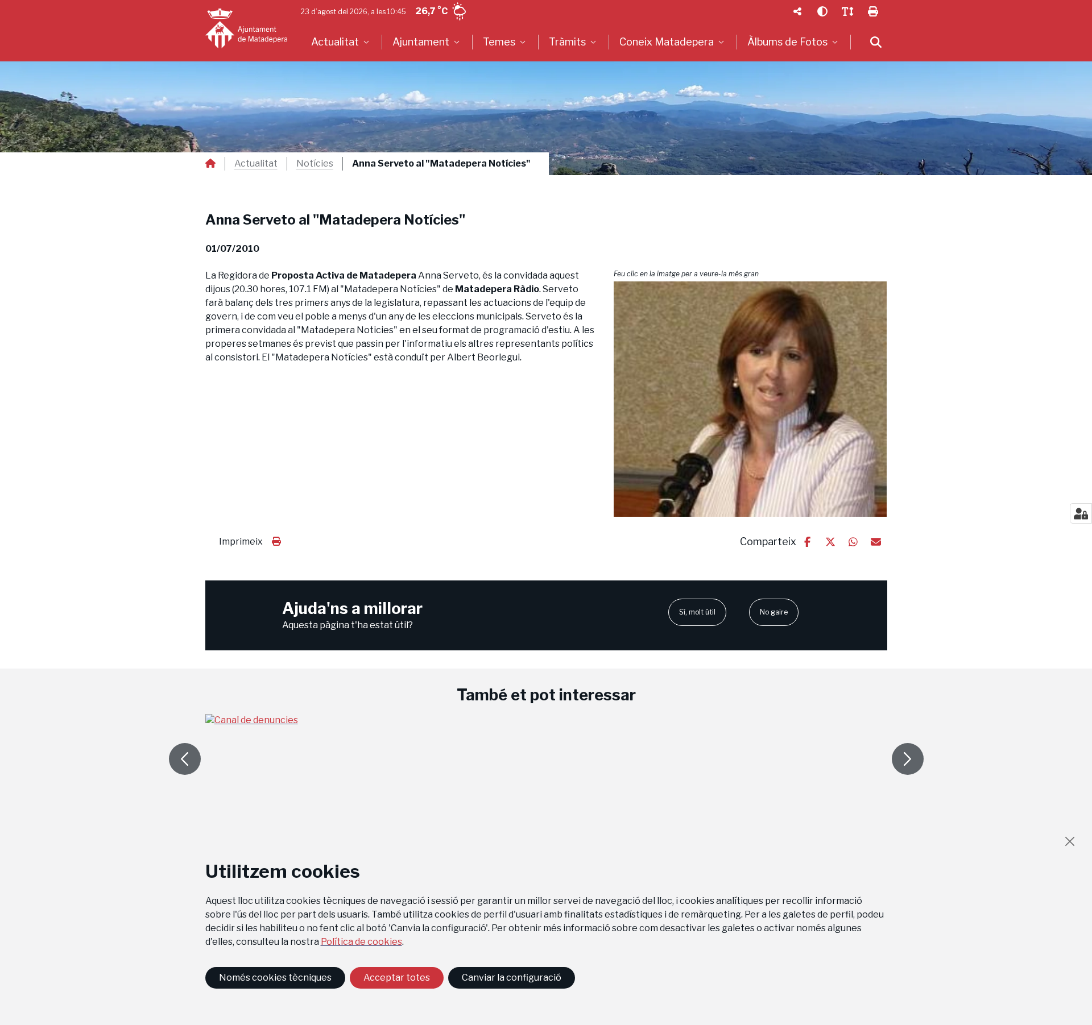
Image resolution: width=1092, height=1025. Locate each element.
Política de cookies (361, 941)
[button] (750, 398)
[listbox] (341, 42)
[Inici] (246, 28)
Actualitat (256, 163)
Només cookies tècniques (275, 977)
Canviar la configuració (511, 977)
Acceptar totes (396, 977)
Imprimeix (241, 541)
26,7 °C (431, 11)
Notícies (314, 163)
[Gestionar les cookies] (1081, 513)
